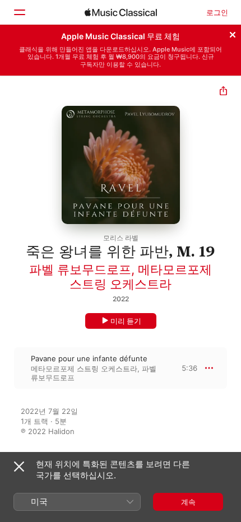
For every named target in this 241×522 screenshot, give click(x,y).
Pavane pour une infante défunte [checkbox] (89, 358)
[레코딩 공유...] (223, 92)
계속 (188, 501)
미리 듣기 (125, 320)
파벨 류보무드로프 (80, 269)
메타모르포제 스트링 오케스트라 (140, 276)
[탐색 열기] (19, 12)
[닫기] (232, 33)
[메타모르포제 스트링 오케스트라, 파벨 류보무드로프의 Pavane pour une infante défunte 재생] (7, 367)
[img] (121, 12)
